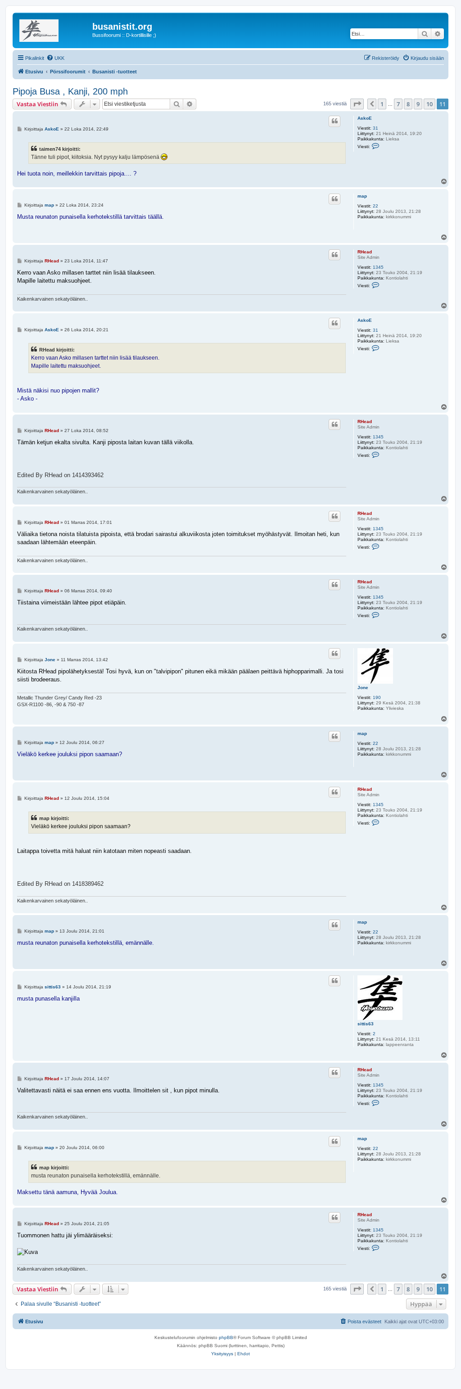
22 (375, 205)
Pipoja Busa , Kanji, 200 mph (70, 91)
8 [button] (408, 104)
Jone (362, 687)
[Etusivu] (53, 29)
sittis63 (365, 1023)
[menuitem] (55, 58)
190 (377, 697)
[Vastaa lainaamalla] (334, 121)
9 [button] (418, 104)
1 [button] (382, 104)
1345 (378, 267)
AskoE (364, 118)
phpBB (226, 1337)
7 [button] (398, 104)
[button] (357, 104)
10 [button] (429, 104)
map (362, 196)
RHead (364, 251)
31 (375, 128)
